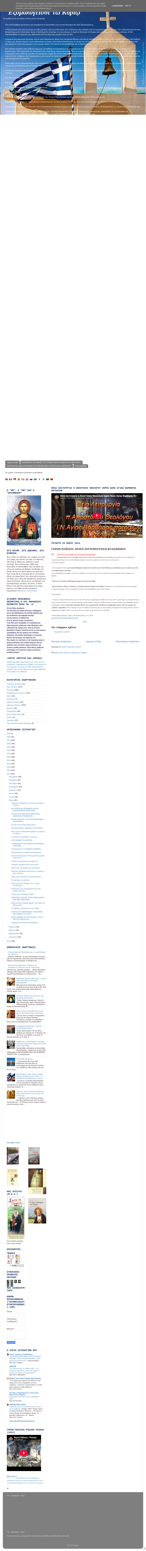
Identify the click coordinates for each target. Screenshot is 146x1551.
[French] (11, 479)
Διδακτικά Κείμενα (14, 705)
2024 (9, 737)
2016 (9, 764)
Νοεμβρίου (13, 780)
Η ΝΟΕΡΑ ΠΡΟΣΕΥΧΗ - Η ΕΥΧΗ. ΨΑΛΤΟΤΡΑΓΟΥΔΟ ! (29, 1027)
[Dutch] (27, 479)
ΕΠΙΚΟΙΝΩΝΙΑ (80, 466)
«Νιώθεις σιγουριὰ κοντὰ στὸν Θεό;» (25, 864)
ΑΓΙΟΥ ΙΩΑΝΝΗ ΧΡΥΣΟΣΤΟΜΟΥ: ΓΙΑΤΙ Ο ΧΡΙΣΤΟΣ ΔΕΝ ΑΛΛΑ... (27, 918)
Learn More (117, 6)
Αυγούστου (13, 790)
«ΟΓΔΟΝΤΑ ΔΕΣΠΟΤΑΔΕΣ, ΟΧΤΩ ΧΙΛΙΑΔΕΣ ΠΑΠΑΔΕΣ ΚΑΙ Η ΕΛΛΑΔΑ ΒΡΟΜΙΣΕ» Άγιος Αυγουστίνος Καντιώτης (25, 1358)
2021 (9, 747)
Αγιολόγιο (10, 690)
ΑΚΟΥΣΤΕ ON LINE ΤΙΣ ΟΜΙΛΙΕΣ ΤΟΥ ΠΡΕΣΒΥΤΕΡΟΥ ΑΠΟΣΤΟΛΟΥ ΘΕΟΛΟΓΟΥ (39, 466)
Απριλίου (12, 927)
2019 (9, 754)
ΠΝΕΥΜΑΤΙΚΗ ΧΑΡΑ (17, 1405)
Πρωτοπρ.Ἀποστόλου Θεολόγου (19, 723)
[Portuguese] (36, 479)
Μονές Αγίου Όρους (14, 714)
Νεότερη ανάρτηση (61, 641)
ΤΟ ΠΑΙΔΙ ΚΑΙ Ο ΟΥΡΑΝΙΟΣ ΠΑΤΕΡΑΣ (26, 849)
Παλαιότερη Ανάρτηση (127, 641)
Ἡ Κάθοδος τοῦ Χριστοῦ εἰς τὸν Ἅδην (25, 908)
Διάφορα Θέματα (13, 702)
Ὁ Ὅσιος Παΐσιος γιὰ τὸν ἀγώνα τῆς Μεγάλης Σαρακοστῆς (29, 997)
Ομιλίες (9, 717)
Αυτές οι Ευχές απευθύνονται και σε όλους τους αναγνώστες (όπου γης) (29, 1012)
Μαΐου (11, 800)
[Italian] (23, 479)
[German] (15, 479)
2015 (9, 767)
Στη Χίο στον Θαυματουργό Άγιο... (24, 825)
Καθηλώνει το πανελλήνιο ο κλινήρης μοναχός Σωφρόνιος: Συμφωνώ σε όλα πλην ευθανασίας (31, 1044)
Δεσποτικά (11, 699)
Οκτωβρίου (13, 783)
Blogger (75, 1545)
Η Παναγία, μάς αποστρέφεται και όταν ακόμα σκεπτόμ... (26, 890)
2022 (9, 743)
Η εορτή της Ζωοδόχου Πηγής (22, 894)
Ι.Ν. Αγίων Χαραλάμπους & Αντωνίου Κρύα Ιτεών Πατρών (24, 1394)
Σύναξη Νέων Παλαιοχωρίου (12, 674)
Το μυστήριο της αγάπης (20, 880)
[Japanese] (40, 479)
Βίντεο (9, 696)
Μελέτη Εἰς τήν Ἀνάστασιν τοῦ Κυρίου (25, 868)
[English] (7, 479)
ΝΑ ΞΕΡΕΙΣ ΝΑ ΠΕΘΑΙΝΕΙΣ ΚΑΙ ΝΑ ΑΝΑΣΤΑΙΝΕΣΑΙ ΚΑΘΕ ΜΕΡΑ (24, 810)
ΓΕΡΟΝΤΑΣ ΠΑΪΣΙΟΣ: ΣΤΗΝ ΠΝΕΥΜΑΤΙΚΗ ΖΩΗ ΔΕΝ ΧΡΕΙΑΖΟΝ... (27, 899)
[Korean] (44, 479)
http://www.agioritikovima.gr (66, 618)
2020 (9, 750)
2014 (9, 770)
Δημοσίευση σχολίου (62, 632)
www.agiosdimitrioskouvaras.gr (22, 1421)
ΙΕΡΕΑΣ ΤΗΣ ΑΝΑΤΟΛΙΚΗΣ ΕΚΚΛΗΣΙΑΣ (25, 1379)
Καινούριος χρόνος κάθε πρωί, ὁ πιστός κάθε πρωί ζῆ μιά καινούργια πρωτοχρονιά (31, 980)
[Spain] (19, 479)
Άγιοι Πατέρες (12, 687)
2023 (9, 740)
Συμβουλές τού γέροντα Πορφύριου (24, 923)
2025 (9, 733)
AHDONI (12, 1366)
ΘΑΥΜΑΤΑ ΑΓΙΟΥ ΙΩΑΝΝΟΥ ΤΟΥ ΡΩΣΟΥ (27, 828)
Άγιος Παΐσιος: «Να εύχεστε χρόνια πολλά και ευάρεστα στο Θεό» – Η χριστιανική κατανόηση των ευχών (29, 1076)
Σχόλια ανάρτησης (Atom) (71, 647)
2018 (9, 757)
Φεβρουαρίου (14, 933)
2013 (9, 774)
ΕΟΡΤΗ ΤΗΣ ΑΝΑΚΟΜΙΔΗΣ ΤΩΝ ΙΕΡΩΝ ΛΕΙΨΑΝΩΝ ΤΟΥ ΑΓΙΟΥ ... (26, 913)
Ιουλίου (12, 793)
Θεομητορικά (12, 711)
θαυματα (10, 708)
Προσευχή (11, 720)
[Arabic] (48, 479)
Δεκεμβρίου (13, 777)
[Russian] (31, 479)
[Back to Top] (144, 1548)
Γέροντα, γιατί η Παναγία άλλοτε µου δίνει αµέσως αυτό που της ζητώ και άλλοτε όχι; (30, 1093)
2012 (9, 941)
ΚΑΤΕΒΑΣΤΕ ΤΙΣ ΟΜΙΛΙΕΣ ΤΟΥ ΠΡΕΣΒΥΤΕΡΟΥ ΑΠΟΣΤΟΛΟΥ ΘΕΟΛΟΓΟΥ (51, 462)
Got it (128, 6)
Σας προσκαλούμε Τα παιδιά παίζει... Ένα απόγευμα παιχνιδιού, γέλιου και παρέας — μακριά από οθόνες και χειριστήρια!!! (24, 1370)
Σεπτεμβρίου (14, 787)
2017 (9, 760)
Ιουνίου (12, 797)
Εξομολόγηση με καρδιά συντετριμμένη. (26, 852)
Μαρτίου (12, 930)
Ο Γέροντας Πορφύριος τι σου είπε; (24, 837)
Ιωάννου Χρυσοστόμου (28, 591)
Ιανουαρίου (13, 937)
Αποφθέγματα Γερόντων (16, 693)
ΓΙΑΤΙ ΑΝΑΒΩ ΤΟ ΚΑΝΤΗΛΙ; (22, 840)
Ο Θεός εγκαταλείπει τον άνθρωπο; (24, 861)
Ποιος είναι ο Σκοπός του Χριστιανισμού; (26, 877)
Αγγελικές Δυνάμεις (14, 684)
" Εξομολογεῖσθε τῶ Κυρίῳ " (44, 12)
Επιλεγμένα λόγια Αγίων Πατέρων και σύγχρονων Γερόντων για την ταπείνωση (23, 966)
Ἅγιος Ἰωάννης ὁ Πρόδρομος (21, 1354)
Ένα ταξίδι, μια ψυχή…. (25, 1059)
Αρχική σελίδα (12, 462)
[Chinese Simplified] (52, 479)
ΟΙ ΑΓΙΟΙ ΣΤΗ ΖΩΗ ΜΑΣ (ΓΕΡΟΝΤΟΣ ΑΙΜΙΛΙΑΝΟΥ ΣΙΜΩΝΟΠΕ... (25, 815)
